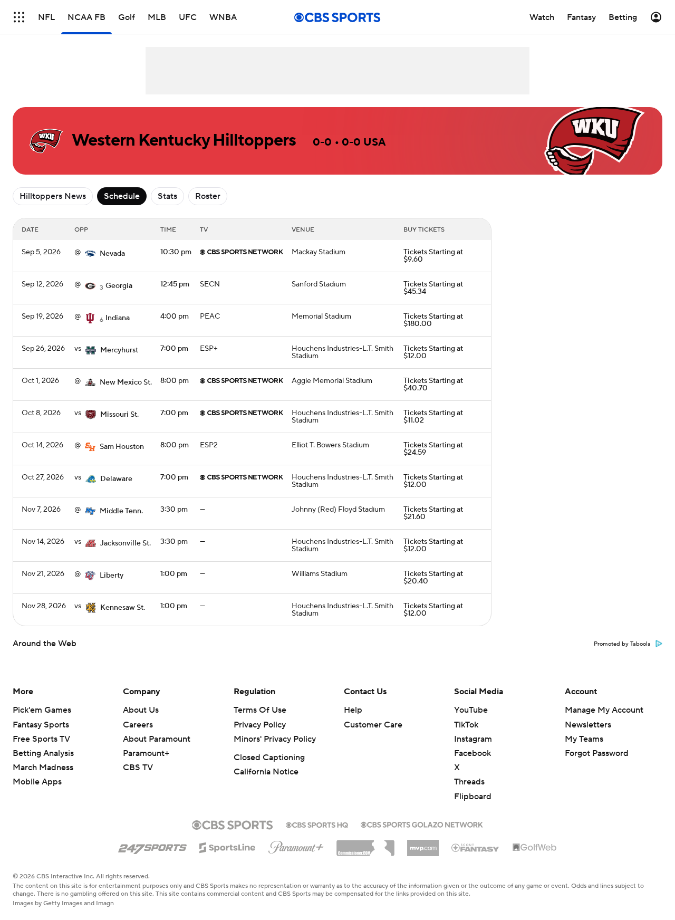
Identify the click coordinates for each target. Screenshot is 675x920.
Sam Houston (122, 447)
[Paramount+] (296, 845)
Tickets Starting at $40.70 (433, 384)
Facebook (472, 753)
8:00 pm (174, 381)
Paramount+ (146, 753)
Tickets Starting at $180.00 (433, 320)
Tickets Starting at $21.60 (433, 513)
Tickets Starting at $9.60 (433, 255)
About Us (141, 710)
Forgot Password (597, 753)
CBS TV (138, 767)
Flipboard (472, 796)
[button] (19, 17)
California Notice (266, 771)
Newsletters (588, 725)
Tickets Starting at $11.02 (433, 416)
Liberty (111, 575)
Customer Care (373, 725)
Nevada (112, 253)
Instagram (473, 739)
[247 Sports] (152, 845)
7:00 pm (174, 348)
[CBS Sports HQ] (317, 824)
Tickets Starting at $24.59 (433, 448)
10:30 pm (175, 252)
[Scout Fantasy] (475, 847)
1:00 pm (173, 574)
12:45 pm (174, 284)
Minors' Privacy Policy (275, 739)
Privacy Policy (260, 725)
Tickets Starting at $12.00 (433, 352)
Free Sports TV (41, 739)
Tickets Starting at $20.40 (433, 577)
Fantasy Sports (41, 725)
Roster (207, 196)
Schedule (122, 196)
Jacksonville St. (125, 543)
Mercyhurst (119, 350)
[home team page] (90, 253)
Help (353, 710)
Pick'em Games (42, 710)
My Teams (584, 739)
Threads (469, 782)
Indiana (117, 318)
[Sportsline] (227, 846)
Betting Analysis (43, 753)
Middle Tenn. (121, 511)
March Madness (43, 767)
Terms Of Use (260, 710)
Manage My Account (604, 710)
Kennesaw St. (122, 607)
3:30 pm (174, 509)
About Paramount (156, 739)
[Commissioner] (365, 844)
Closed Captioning (269, 757)
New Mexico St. (126, 382)
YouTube (471, 710)
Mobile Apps (37, 782)
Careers (138, 725)
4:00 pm (174, 316)
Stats (167, 196)
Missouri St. (119, 414)
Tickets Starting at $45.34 (433, 288)
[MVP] (423, 844)
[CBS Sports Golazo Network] (422, 823)
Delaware (116, 479)
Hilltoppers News (53, 196)
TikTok (466, 725)
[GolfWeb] (535, 847)
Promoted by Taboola (622, 644)
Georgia (118, 286)
